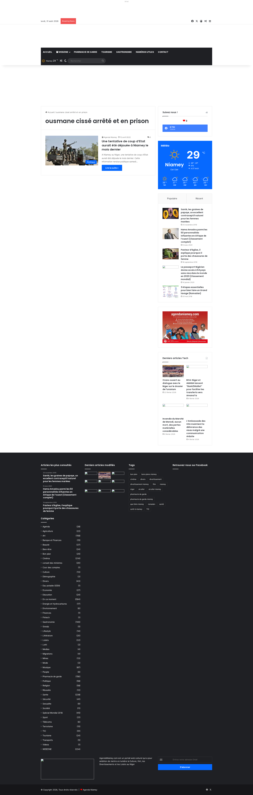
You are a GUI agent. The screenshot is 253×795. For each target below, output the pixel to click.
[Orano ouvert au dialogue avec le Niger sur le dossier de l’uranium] (173, 371)
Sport (45, 717)
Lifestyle (47, 631)
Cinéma (46, 558)
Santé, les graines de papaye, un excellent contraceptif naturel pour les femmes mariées (192, 215)
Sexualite (47, 704)
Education (47, 595)
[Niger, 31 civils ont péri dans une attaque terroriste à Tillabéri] (118, 483)
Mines (45, 658)
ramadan (151, 504)
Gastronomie (124, 52)
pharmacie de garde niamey (141, 499)
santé (161, 504)
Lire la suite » (111, 168)
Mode (45, 663)
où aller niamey (155, 489)
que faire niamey (137, 504)
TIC (44, 731)
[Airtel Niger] (126, 11)
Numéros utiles (145, 52)
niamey (163, 484)
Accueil (47, 52)
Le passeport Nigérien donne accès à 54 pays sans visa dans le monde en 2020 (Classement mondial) (194, 273)
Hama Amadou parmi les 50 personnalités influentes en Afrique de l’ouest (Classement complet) (194, 235)
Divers (46, 581)
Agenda (46, 526)
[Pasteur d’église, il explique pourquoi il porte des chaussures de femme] (171, 253)
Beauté (46, 545)
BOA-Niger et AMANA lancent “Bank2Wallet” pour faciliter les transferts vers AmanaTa (195, 388)
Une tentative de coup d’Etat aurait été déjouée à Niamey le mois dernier (125, 145)
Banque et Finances (52, 540)
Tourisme (106, 52)
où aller (142, 489)
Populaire (172, 198)
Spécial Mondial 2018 (53, 713)
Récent (199, 198)
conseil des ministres (52, 563)
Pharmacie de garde (85, 52)
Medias (46, 649)
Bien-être (47, 549)
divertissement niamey (139, 484)
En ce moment (49, 599)
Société (46, 708)
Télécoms (47, 722)
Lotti (45, 645)
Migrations (47, 654)
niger (132, 489)
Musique (47, 667)
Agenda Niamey (110, 137)
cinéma (133, 479)
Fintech (46, 617)
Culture (46, 572)
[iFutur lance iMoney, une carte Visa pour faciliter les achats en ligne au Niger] (91, 475)
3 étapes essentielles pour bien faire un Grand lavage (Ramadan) (194, 290)
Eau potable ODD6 (51, 585)
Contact (163, 52)
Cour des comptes (51, 567)
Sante (45, 694)
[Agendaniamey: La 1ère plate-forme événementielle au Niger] (68, 36)
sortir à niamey (136, 509)
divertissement (155, 479)
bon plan (133, 474)
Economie (47, 590)
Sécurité (47, 699)
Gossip (46, 626)
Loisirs (46, 640)
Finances (47, 613)
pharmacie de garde (138, 494)
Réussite (47, 690)
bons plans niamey (149, 474)
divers (142, 479)
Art (44, 535)
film (154, 484)
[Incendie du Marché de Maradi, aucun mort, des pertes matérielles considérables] (173, 410)
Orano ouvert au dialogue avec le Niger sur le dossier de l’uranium (173, 385)
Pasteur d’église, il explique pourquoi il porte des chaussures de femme (194, 254)
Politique (47, 681)
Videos (46, 744)
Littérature (48, 635)
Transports (48, 740)
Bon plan (47, 554)
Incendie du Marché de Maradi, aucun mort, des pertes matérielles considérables (173, 425)
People (46, 672)
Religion (46, 685)
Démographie (49, 576)
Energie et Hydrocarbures (55, 604)
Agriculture (48, 531)
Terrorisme (48, 726)
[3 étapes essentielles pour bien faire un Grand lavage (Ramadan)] (171, 292)
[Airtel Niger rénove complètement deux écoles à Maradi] (118, 492)
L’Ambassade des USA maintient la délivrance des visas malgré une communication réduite (195, 428)
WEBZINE (63, 52)
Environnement (50, 608)
